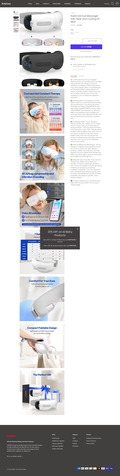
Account (106, 4)
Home (30, 4)
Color (72, 29)
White (77, 32)
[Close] (78, 229)
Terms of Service (91, 441)
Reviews (81, 76)
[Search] (112, 4)
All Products (55, 438)
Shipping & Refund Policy (93, 438)
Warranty (75, 446)
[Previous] (16, 9)
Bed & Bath (56, 4)
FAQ (74, 438)
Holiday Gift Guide (57, 449)
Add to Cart (92, 41)
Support (87, 4)
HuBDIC (73, 13)
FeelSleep (78, 4)
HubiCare (46, 4)
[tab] (75, 76)
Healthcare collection (58, 441)
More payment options (86, 51)
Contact (75, 443)
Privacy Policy (90, 443)
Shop (37, 4)
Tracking (75, 441)
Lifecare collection (57, 443)
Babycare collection (58, 446)
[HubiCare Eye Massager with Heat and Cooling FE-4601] (16, 13)
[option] (16, 13)
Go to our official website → (15, 456)
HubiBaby (67, 4)
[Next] (16, 34)
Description (74, 76)
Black (72, 32)
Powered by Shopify (21, 469)
